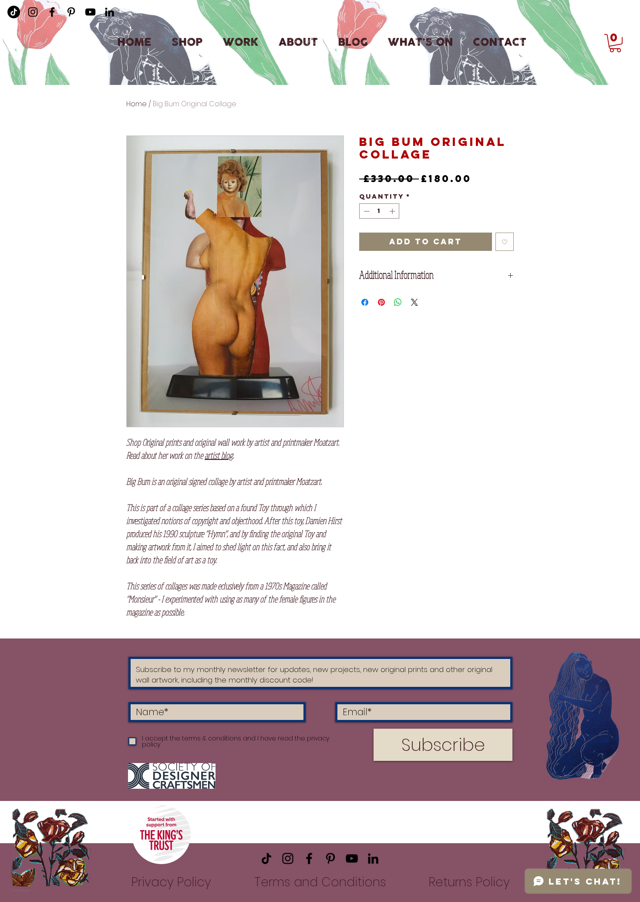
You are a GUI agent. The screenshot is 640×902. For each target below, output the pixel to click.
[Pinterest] (71, 12)
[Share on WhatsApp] (398, 302)
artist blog (219, 455)
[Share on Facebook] (365, 302)
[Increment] (393, 211)
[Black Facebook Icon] (52, 12)
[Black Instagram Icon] (33, 12)
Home (136, 104)
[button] (615, 43)
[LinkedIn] (109, 12)
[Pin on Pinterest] (381, 302)
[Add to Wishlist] (504, 242)
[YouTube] (90, 12)
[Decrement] (365, 211)
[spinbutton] (379, 211)
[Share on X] (414, 302)
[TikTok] (266, 858)
